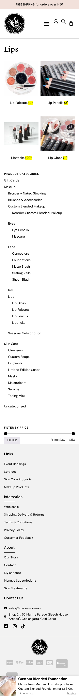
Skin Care (11, 344)
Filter (12, 440)
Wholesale (11, 507)
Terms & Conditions (18, 522)
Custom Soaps (19, 357)
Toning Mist (16, 396)
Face (11, 247)
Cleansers (15, 350)
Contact (10, 565)
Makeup (10, 187)
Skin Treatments (15, 588)
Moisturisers (17, 383)
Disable (71, 693)
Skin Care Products (18, 479)
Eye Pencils (20, 230)
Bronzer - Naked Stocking (27, 193)
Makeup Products (16, 487)
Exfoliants (15, 363)
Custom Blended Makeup (26, 206)
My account (12, 573)
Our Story (11, 557)
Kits (11, 290)
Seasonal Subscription (24, 333)
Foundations (21, 260)
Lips (11, 296)
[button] (47, 24)
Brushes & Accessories (25, 200)
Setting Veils (21, 273)
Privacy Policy (14, 530)
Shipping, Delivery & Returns (24, 514)
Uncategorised (15, 406)
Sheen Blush (21, 279)
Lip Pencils (20, 316)
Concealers (20, 253)
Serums (13, 389)
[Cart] (71, 23)
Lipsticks (18, 322)
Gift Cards (11, 180)
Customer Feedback (18, 538)
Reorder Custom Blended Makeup (37, 213)
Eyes (11, 223)
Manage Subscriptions (20, 580)
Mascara (18, 236)
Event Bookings (15, 464)
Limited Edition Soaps (24, 370)
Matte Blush (21, 266)
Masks (12, 376)
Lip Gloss (19, 303)
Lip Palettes (21, 309)
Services (10, 471)
